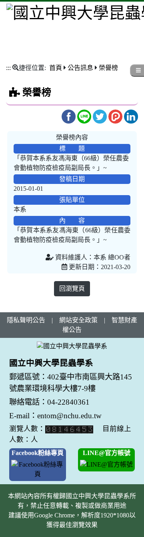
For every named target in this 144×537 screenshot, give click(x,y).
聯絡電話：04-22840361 (50, 402)
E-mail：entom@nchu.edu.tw (55, 415)
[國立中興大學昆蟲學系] (72, 346)
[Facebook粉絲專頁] (37, 468)
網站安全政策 (78, 320)
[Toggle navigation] (11, 42)
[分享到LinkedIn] (131, 115)
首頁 (55, 67)
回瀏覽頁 (72, 288)
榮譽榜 (108, 67)
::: (8, 67)
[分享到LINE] (85, 115)
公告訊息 (80, 67)
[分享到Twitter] (100, 115)
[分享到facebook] (69, 115)
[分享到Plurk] (116, 115)
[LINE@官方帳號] (106, 464)
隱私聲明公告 (26, 320)
